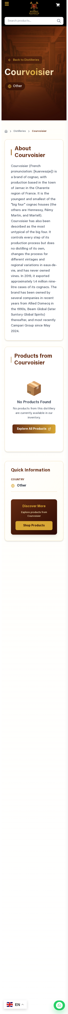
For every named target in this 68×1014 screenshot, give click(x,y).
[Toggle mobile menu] (7, 4)
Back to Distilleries (26, 59)
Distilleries (20, 131)
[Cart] (57, 5)
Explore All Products (31, 428)
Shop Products (34, 525)
